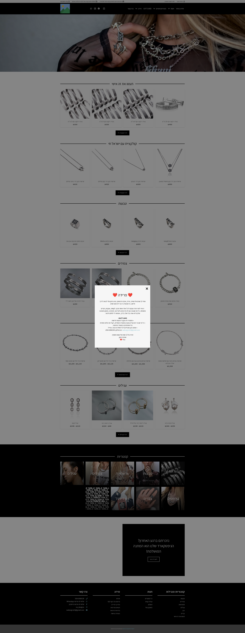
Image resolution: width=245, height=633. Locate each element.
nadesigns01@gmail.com (131, 330)
